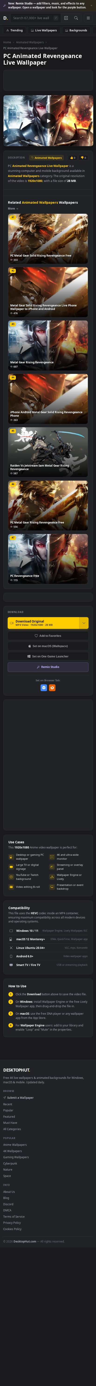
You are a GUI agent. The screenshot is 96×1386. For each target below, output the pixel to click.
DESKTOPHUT (16, 1070)
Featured (9, 1116)
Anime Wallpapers (15, 1144)
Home (7, 42)
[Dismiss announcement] (91, 5)
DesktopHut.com (25, 1241)
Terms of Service (14, 1216)
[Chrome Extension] (44, 687)
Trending (16, 30)
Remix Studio (50, 667)
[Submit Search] (76, 18)
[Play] (9, 142)
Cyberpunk (10, 1163)
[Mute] (79, 142)
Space (7, 1176)
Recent (7, 1104)
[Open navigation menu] (88, 18)
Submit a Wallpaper (20, 1097)
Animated (19, 166)
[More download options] (84, 623)
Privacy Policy (12, 1222)
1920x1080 (35, 181)
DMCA (7, 1210)
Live (50, 166)
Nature (7, 1169)
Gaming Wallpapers (16, 1157)
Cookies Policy (12, 1229)
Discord (8, 1204)
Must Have (10, 1122)
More (11, 208)
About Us (9, 1192)
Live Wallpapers (46, 30)
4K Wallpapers (12, 1151)
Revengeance (36, 166)
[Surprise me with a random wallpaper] (66, 18)
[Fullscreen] (87, 142)
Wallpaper (61, 166)
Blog (6, 1198)
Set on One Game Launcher (50, 656)
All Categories (12, 1129)
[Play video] (48, 121)
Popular (8, 1110)
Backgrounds (78, 30)
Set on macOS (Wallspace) (50, 646)
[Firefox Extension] (52, 687)
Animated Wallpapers (30, 42)
